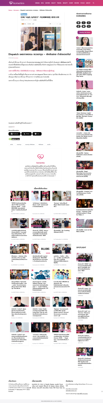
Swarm (14, 317)
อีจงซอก (51, 387)
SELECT (53, 3)
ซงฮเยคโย (41, 386)
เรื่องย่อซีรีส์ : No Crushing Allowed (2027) (61, 231)
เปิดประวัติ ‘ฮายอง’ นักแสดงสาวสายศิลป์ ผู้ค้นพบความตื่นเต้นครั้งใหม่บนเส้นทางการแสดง (84, 290)
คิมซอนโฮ (47, 384)
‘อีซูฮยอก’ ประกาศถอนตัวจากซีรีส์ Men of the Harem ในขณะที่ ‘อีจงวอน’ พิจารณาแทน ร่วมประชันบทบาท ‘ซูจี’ (61, 312)
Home (10, 10)
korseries (16, 58)
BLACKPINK (34, 384)
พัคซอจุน (57, 386)
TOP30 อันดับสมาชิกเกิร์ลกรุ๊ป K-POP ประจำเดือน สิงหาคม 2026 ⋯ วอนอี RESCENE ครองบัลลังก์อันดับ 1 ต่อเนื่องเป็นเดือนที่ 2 (19, 207)
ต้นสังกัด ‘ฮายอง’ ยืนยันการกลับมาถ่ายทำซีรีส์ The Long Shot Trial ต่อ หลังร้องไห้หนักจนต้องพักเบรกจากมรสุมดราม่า (40, 312)
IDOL (42, 3)
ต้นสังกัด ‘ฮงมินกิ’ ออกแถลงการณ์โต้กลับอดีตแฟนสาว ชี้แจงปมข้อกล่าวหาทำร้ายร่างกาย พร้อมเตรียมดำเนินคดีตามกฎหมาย (19, 338)
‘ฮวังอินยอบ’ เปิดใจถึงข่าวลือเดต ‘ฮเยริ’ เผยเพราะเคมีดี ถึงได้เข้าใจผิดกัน (40, 204)
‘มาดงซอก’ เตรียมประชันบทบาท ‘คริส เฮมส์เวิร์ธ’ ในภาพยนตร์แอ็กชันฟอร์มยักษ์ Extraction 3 (40, 337)
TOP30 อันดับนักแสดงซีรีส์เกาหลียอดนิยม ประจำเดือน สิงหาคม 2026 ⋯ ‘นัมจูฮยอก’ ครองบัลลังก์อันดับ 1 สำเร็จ (61, 338)
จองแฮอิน (57, 384)
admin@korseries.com (71, 390)
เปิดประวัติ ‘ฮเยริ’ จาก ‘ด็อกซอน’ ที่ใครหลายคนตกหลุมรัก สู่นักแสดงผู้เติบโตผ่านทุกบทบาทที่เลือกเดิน (84, 314)
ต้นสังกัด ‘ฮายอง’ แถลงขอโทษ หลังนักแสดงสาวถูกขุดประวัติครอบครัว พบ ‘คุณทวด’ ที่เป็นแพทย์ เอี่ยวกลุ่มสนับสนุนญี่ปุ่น (84, 94)
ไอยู (64, 387)
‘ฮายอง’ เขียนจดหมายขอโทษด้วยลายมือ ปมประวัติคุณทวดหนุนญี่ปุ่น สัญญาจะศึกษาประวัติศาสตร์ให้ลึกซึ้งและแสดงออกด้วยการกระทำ (84, 51)
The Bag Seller (58, 239)
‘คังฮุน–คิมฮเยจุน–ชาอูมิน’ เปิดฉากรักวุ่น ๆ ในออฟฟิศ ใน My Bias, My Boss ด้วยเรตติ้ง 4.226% (84, 115)
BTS (38, 384)
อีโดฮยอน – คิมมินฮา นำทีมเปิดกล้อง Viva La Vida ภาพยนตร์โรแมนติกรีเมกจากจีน (19, 258)
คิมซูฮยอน (52, 384)
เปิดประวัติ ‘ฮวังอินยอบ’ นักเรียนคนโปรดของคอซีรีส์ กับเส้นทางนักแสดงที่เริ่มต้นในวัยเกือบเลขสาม (84, 361)
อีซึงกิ (54, 387)
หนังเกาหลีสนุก (45, 387)
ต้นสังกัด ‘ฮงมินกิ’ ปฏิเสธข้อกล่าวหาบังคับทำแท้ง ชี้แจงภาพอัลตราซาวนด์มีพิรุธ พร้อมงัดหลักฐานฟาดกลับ (19, 312)
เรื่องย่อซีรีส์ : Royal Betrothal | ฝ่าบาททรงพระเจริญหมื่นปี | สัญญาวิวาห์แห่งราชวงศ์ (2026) (83, 173)
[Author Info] (40, 160)
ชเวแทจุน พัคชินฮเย (30, 144)
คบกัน (11, 144)
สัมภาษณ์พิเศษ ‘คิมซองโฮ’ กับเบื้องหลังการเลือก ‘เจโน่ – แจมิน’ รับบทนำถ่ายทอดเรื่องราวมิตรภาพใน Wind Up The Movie (19, 285)
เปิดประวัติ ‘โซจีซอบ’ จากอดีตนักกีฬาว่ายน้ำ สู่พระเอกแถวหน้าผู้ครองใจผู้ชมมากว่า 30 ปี (84, 338)
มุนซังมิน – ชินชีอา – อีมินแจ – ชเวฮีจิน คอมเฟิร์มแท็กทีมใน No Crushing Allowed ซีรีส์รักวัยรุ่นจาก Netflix (62, 259)
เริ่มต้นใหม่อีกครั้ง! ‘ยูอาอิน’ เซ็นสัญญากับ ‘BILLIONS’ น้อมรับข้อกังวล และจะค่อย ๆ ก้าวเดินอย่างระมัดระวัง (40, 258)
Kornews (16, 10)
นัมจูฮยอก (53, 386)
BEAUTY (65, 3)
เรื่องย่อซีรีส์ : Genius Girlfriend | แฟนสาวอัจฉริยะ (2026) (84, 154)
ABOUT (88, 3)
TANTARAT (15, 265)
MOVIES (47, 3)
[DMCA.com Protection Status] (14, 140)
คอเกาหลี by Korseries (82, 393)
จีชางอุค (61, 384)
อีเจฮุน (61, 387)
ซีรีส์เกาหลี (46, 386)
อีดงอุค (57, 387)
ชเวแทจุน (19, 144)
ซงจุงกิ (36, 386)
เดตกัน (48, 144)
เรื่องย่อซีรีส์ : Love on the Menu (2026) (84, 231)
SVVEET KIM (15, 213)
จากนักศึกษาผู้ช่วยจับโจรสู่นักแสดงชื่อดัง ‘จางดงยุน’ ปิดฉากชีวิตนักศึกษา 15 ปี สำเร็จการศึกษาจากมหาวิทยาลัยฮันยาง (19, 233)
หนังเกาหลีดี (39, 387)
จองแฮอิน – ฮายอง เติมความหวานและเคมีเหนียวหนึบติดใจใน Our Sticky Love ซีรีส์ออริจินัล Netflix (84, 135)
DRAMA (37, 3)
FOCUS (83, 3)
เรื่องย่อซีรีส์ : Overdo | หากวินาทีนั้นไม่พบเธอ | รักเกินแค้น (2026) (84, 193)
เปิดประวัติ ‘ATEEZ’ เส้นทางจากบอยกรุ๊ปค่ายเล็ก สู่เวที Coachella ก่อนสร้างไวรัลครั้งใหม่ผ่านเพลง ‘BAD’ (40, 232)
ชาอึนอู (33, 386)
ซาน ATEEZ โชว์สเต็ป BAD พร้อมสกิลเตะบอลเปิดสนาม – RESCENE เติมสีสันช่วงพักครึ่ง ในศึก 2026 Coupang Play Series (84, 73)
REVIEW (76, 3)
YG (44, 384)
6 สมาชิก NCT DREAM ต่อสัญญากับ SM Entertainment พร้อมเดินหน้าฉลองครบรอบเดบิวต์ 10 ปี (62, 285)
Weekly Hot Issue (84, 32)
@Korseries (20, 389)
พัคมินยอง (62, 386)
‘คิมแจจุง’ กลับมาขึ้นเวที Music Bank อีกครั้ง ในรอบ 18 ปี (61, 204)
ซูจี (49, 386)
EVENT (71, 3)
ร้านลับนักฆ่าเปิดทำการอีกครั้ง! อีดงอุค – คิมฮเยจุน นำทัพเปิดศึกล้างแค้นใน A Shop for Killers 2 (84, 212)
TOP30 (41, 384)
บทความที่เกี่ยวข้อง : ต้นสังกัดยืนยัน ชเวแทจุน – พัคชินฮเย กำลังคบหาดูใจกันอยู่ (31, 71)
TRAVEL (59, 3)
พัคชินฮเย (41, 144)
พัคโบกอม (34, 387)
